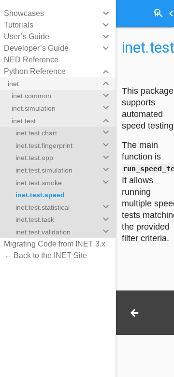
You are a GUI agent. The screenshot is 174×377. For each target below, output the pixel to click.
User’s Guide (26, 36)
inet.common (31, 96)
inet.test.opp (34, 157)
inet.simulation (34, 108)
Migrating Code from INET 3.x (54, 244)
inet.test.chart (36, 133)
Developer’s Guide (36, 48)
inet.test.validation (43, 232)
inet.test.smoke (38, 183)
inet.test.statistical (42, 207)
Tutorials (18, 25)
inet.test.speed (40, 195)
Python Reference (35, 71)
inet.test (24, 121)
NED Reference (31, 60)
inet (13, 83)
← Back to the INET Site (45, 255)
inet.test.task (34, 219)
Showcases (24, 13)
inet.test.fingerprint (43, 145)
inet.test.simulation (43, 170)
